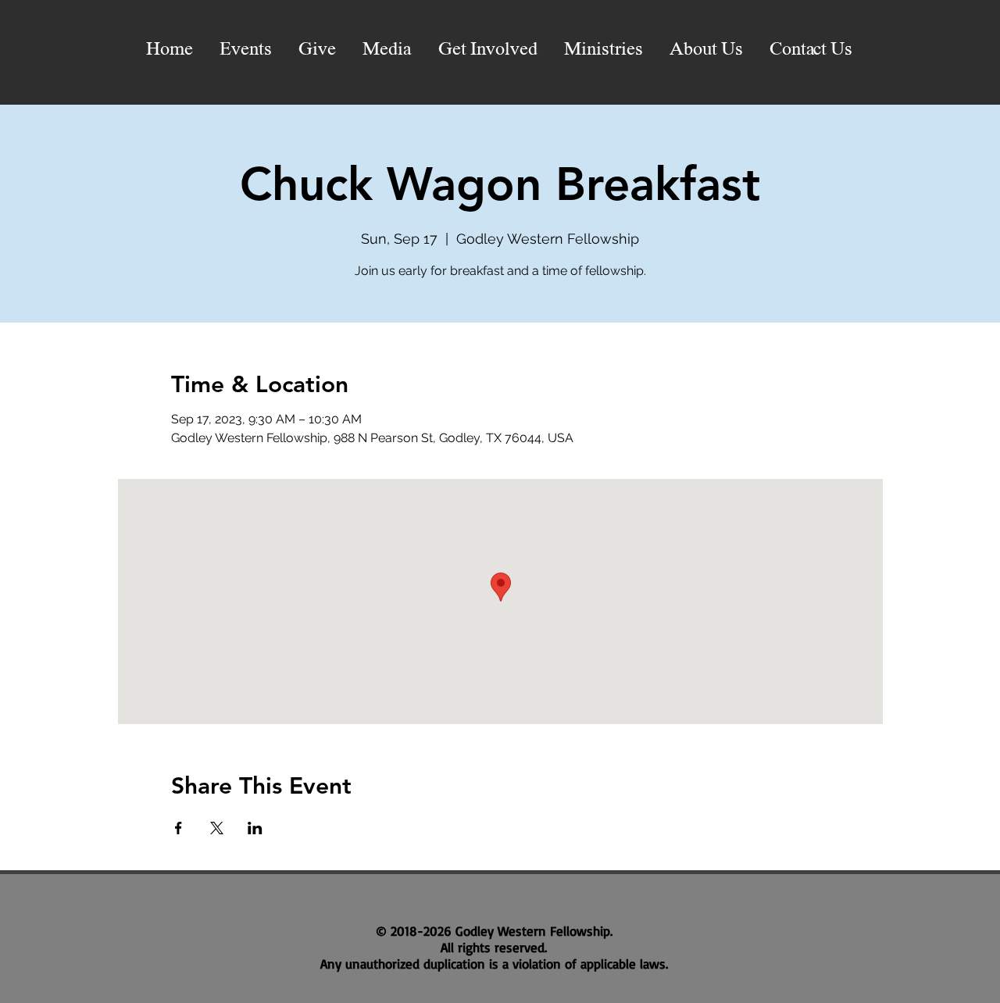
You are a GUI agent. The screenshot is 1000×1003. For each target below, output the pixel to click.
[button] (387, 50)
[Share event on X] (216, 828)
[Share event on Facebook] (178, 828)
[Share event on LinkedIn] (255, 828)
